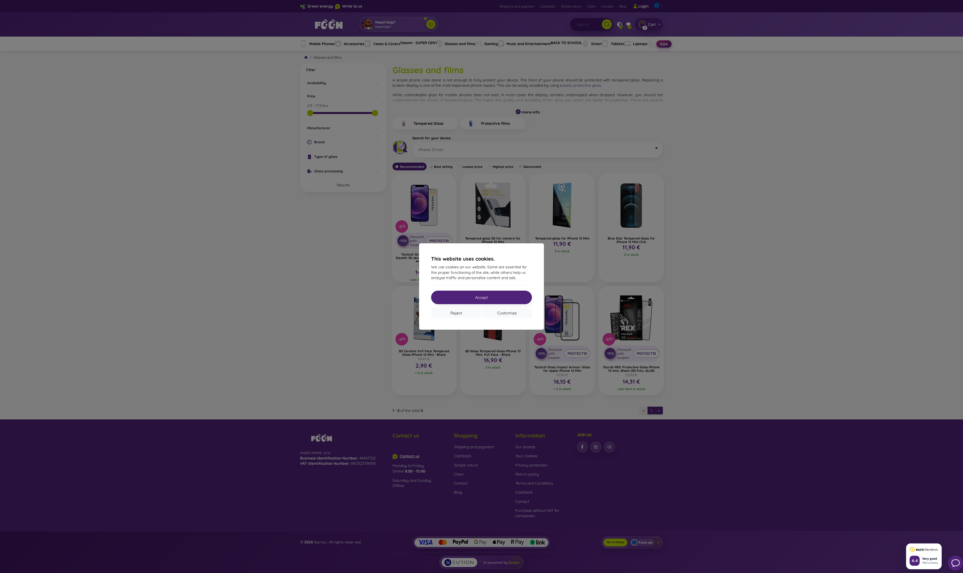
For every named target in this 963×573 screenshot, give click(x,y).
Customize (507, 312)
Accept (481, 297)
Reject (456, 312)
